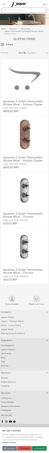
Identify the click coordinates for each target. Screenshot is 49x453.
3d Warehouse (14, 421)
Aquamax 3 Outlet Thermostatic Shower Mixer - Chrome (23, 271)
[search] (45, 10)
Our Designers (7, 345)
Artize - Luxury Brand (11, 325)
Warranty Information (10, 406)
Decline (25, 448)
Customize (10, 448)
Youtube (10, 421)
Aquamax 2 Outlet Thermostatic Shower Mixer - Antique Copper (23, 159)
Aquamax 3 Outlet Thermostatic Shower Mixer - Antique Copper (23, 103)
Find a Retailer (7, 402)
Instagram (6, 421)
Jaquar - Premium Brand (12, 321)
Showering (25, 29)
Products (5, 386)
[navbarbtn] (4, 4)
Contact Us (6, 398)
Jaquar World (7, 329)
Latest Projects (8, 349)
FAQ (3, 361)
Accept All (40, 448)
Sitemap (4, 365)
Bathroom (13, 29)
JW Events (6, 353)
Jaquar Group (7, 317)
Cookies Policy (9, 442)
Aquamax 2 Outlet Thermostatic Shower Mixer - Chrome (23, 215)
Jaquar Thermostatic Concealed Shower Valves (24, 31)
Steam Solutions (8, 382)
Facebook (2, 421)
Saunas (4, 378)
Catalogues (6, 410)
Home (3, 29)
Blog (3, 357)
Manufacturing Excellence (13, 333)
